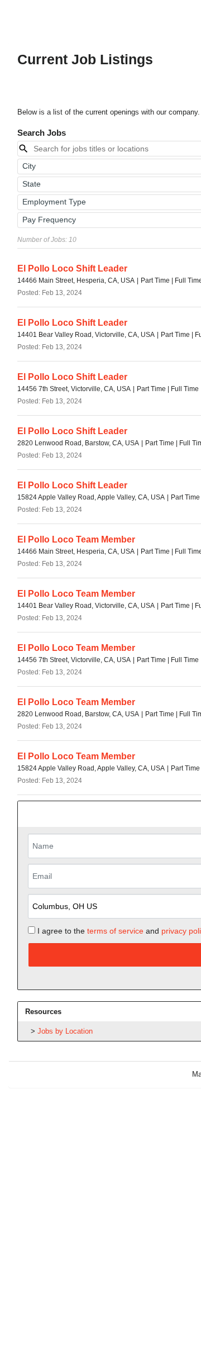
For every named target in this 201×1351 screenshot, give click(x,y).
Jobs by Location (65, 1031)
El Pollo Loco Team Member (76, 539)
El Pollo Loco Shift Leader (72, 268)
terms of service (115, 930)
